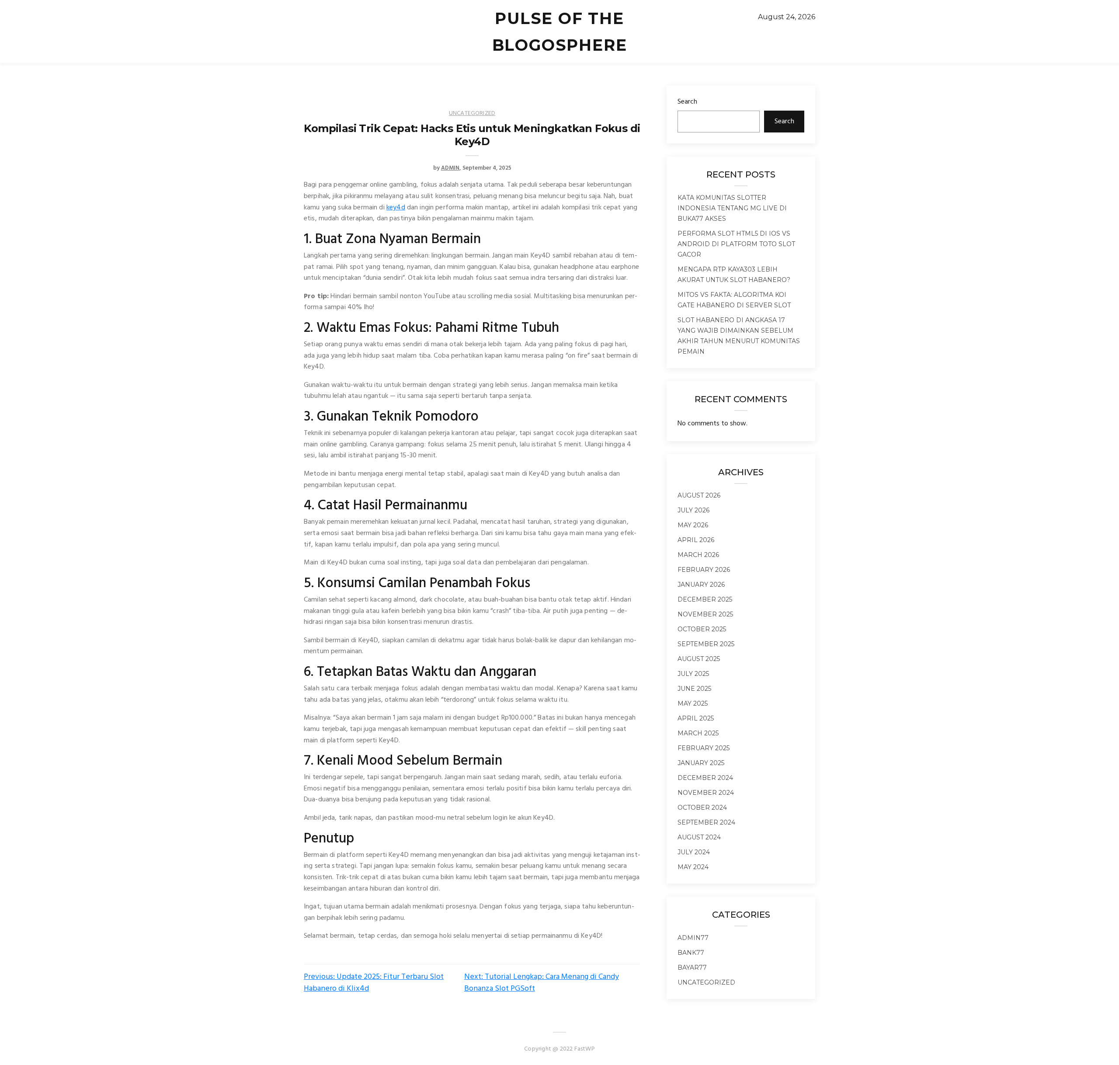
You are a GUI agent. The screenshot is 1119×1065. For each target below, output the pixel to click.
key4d (395, 207)
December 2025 (705, 599)
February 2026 (704, 570)
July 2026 (693, 510)
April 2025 (696, 718)
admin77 (693, 938)
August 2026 (699, 495)
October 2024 (702, 807)
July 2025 (693, 674)
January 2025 (701, 763)
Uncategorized (472, 113)
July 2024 (694, 852)
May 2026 (693, 525)
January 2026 (701, 584)
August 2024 (699, 837)
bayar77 (692, 967)
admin (450, 168)
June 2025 (694, 689)
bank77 (691, 953)
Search (687, 102)
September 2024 (706, 822)
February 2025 (704, 748)
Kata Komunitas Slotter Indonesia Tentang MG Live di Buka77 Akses (732, 208)
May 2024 (693, 867)
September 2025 (706, 644)
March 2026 (698, 555)
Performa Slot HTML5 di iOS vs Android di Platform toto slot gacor (736, 244)
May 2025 (693, 703)
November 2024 (706, 793)
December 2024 (705, 778)
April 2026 (696, 540)
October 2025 (702, 629)
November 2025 (705, 614)
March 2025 (698, 733)
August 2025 (699, 659)
